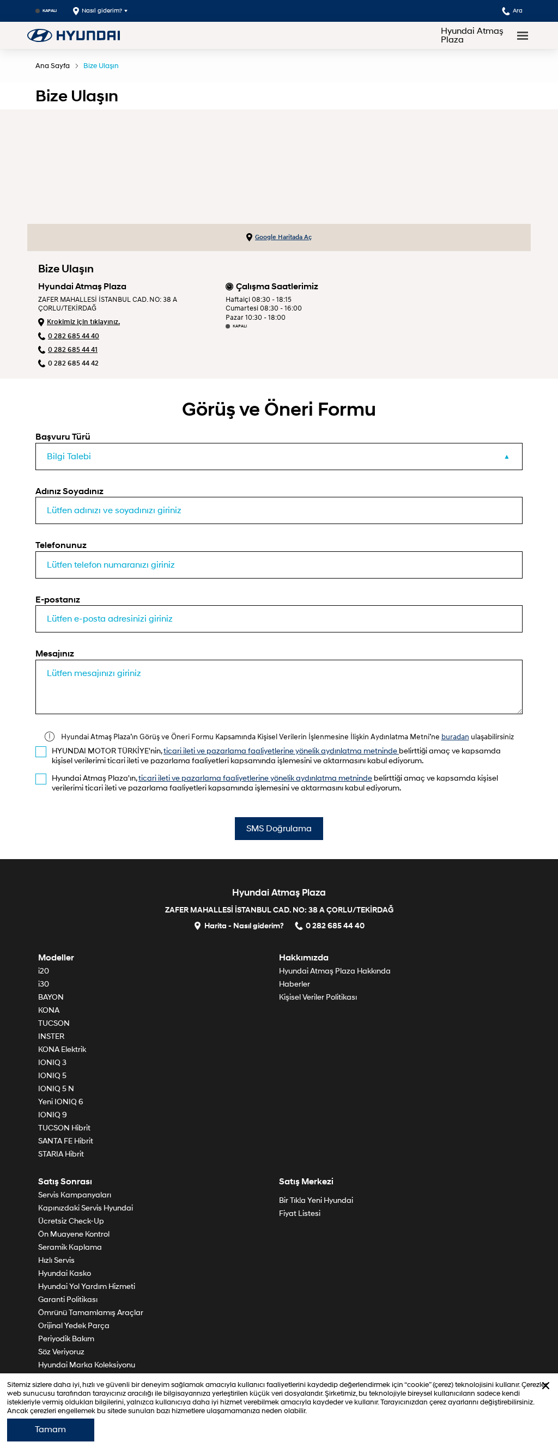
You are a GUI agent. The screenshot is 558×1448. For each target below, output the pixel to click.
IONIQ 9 (52, 1115)
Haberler (294, 984)
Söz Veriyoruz (61, 1351)
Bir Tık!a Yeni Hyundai (316, 1200)
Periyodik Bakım (66, 1338)
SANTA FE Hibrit (65, 1141)
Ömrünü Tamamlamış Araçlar (90, 1312)
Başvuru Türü (62, 436)
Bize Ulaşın (101, 66)
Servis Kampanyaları (74, 1195)
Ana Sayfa (52, 66)
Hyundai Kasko (64, 1273)
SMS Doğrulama (279, 828)
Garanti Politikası (68, 1299)
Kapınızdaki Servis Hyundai (85, 1208)
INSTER (51, 1036)
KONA (48, 1010)
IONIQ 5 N (56, 1088)
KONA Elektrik (62, 1049)
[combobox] (279, 456)
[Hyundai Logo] (73, 35)
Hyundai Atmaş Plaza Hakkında (335, 971)
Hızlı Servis (56, 1260)
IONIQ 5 (52, 1075)
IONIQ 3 (52, 1062)
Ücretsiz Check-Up (71, 1221)
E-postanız (57, 599)
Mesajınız (54, 653)
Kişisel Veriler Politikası (318, 997)
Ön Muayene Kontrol (74, 1234)
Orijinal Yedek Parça (74, 1325)
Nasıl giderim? (102, 10)
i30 (43, 984)
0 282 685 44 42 (73, 363)
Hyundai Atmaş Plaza (472, 35)
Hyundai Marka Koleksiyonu (86, 1365)
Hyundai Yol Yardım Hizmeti (86, 1286)
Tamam (50, 1429)
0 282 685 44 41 (73, 349)
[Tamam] (546, 1385)
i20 (43, 971)
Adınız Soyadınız (69, 491)
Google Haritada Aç (283, 237)
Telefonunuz (61, 545)
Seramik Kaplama (70, 1247)
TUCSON (54, 1023)
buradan (455, 736)
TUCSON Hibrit (64, 1128)
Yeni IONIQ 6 (60, 1101)
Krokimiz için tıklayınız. (83, 322)
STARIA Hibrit (61, 1154)
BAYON (51, 997)
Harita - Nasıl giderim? (244, 925)
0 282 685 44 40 (73, 336)
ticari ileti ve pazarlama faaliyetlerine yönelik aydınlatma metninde (281, 751)
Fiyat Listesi (299, 1213)
